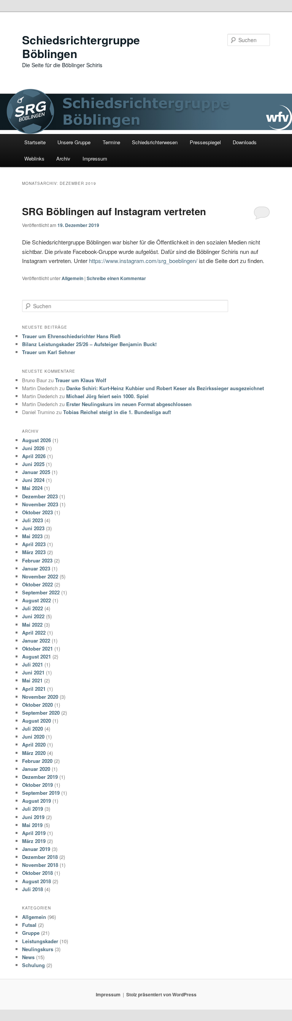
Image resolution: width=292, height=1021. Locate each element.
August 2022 (36, 600)
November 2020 (40, 696)
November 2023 (40, 504)
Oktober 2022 (37, 584)
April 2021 (34, 688)
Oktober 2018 (37, 872)
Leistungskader (40, 941)
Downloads (245, 142)
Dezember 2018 (40, 856)
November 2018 (40, 864)
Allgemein (72, 278)
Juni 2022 (33, 616)
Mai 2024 (32, 488)
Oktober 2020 (37, 704)
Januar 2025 (36, 472)
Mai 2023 (32, 536)
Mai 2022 (32, 624)
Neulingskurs (37, 949)
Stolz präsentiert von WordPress (161, 994)
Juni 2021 (33, 672)
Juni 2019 (33, 817)
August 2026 (36, 440)
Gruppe (31, 932)
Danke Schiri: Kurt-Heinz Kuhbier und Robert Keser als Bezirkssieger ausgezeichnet (165, 388)
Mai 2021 (32, 680)
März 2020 (34, 752)
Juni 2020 (33, 736)
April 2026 (34, 456)
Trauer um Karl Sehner (48, 352)
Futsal (29, 924)
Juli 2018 (32, 889)
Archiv (63, 158)
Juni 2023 (33, 528)
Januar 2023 (36, 568)
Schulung (33, 965)
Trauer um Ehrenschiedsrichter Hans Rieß (71, 336)
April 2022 (34, 632)
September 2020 (41, 712)
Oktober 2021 (37, 648)
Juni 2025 (33, 464)
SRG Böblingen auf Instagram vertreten (114, 211)
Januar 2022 (36, 640)
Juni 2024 (33, 480)
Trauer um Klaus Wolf (80, 380)
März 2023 (34, 552)
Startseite (35, 142)
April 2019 (34, 833)
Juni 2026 (33, 448)
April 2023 (34, 544)
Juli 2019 (32, 808)
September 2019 (41, 792)
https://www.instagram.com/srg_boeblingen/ (143, 261)
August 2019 (36, 800)
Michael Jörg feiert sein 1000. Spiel (107, 396)
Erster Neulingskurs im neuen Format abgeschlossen (129, 404)
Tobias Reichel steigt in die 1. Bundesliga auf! (117, 412)
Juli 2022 (32, 608)
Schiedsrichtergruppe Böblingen (81, 46)
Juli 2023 (32, 520)
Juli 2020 (32, 728)
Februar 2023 (37, 560)
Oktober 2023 (37, 512)
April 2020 (34, 744)
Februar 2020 (37, 760)
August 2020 (36, 720)
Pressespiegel (205, 142)
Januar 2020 (36, 768)
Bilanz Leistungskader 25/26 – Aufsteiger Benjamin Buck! (89, 344)
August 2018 (36, 881)
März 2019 (34, 841)
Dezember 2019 (40, 776)
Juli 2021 (32, 664)
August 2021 (36, 656)
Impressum (95, 158)
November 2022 (40, 576)
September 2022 (41, 592)
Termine (111, 142)
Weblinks (34, 158)
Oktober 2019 (37, 784)
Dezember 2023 (40, 496)
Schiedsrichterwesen (155, 142)
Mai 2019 (32, 825)
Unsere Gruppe (73, 142)
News (28, 957)
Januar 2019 (36, 848)
